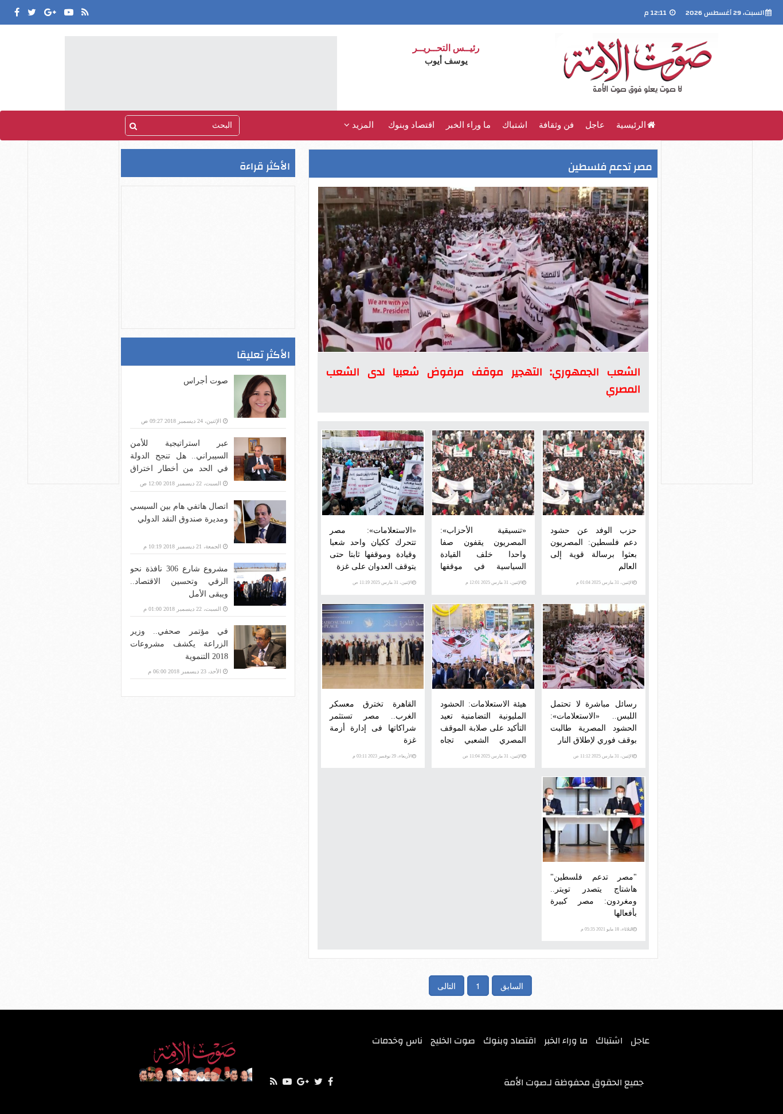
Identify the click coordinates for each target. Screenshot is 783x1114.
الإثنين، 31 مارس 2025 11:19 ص (382, 582)
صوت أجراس (205, 380)
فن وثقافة (556, 125)
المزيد (362, 125)
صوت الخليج (452, 1040)
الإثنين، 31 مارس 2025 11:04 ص (492, 756)
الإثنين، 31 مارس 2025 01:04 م (604, 582)
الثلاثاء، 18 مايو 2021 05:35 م (607, 929)
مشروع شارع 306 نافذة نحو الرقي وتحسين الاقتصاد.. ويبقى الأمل (179, 581)
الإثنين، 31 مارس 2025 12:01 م (493, 582)
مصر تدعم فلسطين (610, 167)
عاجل (595, 125)
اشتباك (514, 125)
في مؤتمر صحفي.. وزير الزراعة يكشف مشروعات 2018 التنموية (179, 644)
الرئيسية (631, 125)
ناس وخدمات (397, 1040)
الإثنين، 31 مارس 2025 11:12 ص (603, 756)
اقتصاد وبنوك (411, 125)
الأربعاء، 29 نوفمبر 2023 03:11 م (382, 756)
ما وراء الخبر (468, 125)
